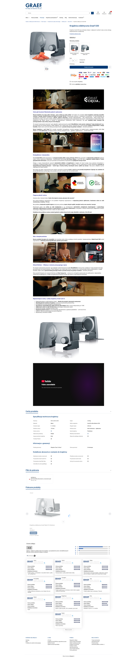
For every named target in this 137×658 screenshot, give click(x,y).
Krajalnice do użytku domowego (54, 21)
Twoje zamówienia (96, 640)
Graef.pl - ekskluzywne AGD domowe (33, 21)
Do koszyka (33, 532)
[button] (92, 13)
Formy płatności (73, 650)
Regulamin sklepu (73, 640)
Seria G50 (70, 21)
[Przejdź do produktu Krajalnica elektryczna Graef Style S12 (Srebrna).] (47, 508)
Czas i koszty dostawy (74, 648)
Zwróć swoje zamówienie (75, 641)
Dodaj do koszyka (88, 67)
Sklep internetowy (68, 656)
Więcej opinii (68, 629)
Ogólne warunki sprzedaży (53, 644)
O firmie (49, 640)
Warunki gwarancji (74, 647)
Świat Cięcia (43, 21)
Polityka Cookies (73, 645)
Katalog (27, 640)
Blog (27, 641)
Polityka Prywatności (74, 644)
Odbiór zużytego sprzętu (75, 643)
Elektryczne (64, 21)
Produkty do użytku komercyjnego (33, 643)
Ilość (71, 58)
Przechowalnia (95, 643)
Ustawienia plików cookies (97, 644)
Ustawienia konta (95, 641)
